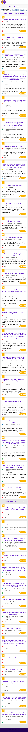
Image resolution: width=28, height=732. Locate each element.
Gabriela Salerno (9, 448)
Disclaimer (17, 729)
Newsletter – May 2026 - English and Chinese (14, 555)
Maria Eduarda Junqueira (10, 545)
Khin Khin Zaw (8, 686)
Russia (5, 414)
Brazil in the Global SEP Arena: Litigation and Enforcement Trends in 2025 (14, 539)
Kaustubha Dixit (8, 363)
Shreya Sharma (8, 472)
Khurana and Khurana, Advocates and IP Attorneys (14, 82)
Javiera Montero (8, 603)
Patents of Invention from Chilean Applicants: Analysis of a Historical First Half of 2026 (14, 291)
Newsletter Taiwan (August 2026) (14, 146)
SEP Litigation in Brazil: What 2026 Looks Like (14, 524)
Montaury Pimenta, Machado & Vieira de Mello (15, 57)
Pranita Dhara (8, 619)
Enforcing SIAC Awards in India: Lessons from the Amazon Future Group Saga (14, 357)
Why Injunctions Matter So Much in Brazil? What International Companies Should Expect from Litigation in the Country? (14, 569)
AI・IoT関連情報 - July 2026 (14, 237)
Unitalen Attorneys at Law (11, 21)
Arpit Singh (7, 386)
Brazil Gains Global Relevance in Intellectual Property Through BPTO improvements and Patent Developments (14, 442)
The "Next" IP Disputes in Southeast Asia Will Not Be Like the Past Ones (14, 466)
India (5, 93)
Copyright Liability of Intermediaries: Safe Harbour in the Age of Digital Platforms (14, 697)
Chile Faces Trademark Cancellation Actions (14, 599)
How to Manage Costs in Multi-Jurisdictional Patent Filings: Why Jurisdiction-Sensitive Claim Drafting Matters (14, 124)
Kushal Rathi (8, 703)
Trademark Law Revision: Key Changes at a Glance (14, 313)
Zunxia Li (7, 341)
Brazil (5, 68)
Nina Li (6, 317)
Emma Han (7, 514)
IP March (7, 316)
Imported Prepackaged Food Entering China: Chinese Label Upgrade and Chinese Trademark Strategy (14, 509)
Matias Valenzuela (9, 296)
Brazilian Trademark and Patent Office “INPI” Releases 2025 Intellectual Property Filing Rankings (14, 585)
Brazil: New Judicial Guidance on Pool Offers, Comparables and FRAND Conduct (14, 54)
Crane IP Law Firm (9, 169)
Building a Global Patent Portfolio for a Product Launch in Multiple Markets (14, 380)
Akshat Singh (8, 106)
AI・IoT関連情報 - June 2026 (14, 669)
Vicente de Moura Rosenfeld (11, 59)
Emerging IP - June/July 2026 (14, 203)
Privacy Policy (11, 729)
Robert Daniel (8, 574)
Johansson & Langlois (10, 295)
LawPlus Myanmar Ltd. (10, 685)
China (5, 30)
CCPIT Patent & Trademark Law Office (13, 223)
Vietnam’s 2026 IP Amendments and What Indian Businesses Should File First (14, 101)
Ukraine (5, 178)
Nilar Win (7, 687)
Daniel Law (7, 572)
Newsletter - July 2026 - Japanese (14, 37)
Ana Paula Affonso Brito (10, 447)
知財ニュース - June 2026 (14, 487)
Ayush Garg (7, 84)
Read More (22, 30)
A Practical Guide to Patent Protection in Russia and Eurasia (14, 402)
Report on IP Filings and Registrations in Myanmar (14, 682)
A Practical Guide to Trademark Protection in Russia (14, 421)
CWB (6, 205)
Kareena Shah (8, 719)
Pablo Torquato (8, 590)
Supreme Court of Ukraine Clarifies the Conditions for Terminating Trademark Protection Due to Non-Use (14, 165)
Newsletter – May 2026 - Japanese (14, 658)
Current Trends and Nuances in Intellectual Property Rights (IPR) (14, 613)
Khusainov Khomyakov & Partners (12, 405)
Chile (5, 305)
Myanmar (6, 690)
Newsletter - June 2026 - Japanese (14, 273)
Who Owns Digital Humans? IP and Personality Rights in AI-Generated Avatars (14, 713)
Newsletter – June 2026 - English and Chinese (14, 254)
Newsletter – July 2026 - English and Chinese (14, 19)
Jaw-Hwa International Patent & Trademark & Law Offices (15, 149)
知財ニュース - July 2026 (14, 221)
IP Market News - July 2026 (14, 185)
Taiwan (5, 157)
